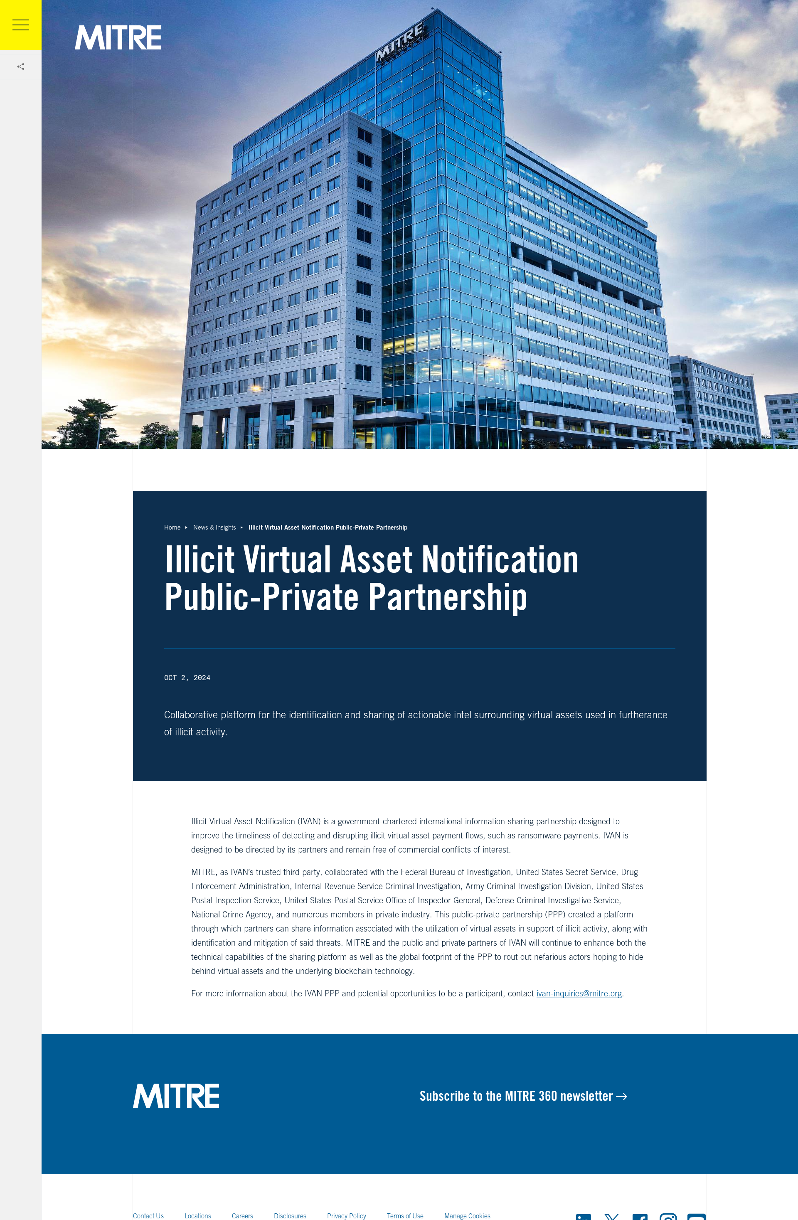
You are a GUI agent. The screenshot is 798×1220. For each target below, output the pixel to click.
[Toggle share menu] (21, 66)
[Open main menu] (21, 25)
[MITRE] (118, 37)
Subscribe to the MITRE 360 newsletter (518, 1095)
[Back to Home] (276, 1096)
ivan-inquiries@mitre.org (579, 993)
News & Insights (214, 527)
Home (172, 527)
